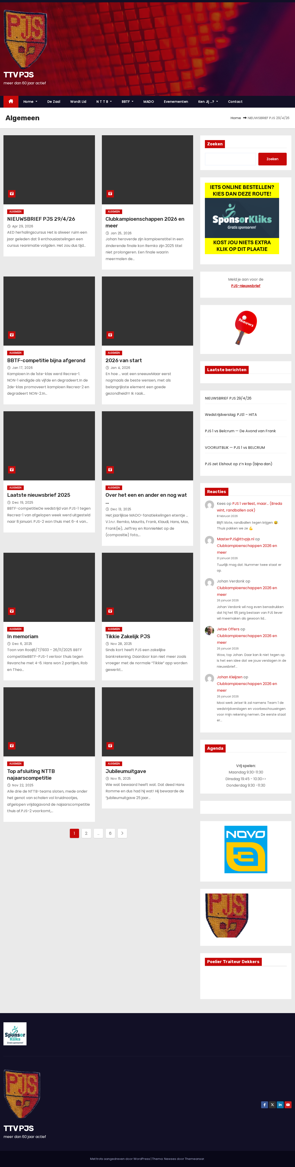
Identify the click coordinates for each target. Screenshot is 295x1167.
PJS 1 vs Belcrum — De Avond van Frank (240, 431)
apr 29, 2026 (22, 226)
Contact (235, 101)
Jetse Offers (228, 629)
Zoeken (215, 144)
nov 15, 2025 (121, 778)
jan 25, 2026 (121, 233)
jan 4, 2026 (120, 367)
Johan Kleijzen (229, 677)
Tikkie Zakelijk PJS (128, 636)
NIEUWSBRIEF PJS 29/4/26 (41, 219)
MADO (149, 101)
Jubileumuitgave (126, 771)
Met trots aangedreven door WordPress (120, 1159)
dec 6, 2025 (22, 643)
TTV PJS (18, 74)
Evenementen (176, 101)
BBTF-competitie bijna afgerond (46, 360)
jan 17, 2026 (22, 367)
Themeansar (194, 1159)
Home (29, 101)
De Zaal (53, 101)
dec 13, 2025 (121, 509)
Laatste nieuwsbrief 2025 (38, 495)
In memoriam (22, 636)
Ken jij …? (206, 101)
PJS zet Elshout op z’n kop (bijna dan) (238, 464)
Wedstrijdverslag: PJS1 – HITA (231, 414)
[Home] (10, 102)
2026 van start (124, 360)
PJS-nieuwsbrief (245, 285)
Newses (170, 1159)
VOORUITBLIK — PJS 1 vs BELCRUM (235, 447)
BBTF (126, 101)
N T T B (103, 101)
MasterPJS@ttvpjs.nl (235, 539)
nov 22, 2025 (22, 785)
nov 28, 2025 (121, 643)
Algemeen (15, 211)
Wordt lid (78, 101)
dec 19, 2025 (22, 502)
